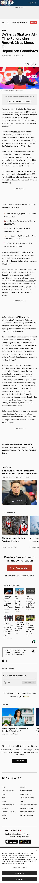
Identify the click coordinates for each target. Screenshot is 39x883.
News (4, 787)
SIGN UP (33, 22)
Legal (22, 801)
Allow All (19, 879)
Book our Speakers (8, 812)
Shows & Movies (8, 791)
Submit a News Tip (26, 815)
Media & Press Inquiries (28, 805)
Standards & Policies (27, 812)
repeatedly (6, 258)
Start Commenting (19, 568)
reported (16, 132)
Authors (5, 808)
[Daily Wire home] (19, 22)
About (4, 801)
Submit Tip (20, 761)
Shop (4, 794)
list (23, 171)
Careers (23, 787)
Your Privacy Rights (27, 798)
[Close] (36, 850)
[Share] (35, 64)
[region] (19, 865)
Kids (3, 798)
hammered (13, 317)
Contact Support (26, 791)
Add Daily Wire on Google (21, 101)
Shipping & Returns (26, 808)
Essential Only (19, 873)
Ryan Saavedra (7, 55)
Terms (4, 815)
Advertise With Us (8, 805)
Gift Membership (26, 794)
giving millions (13, 272)
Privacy (4, 819)
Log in (31, 576)
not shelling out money (25, 281)
